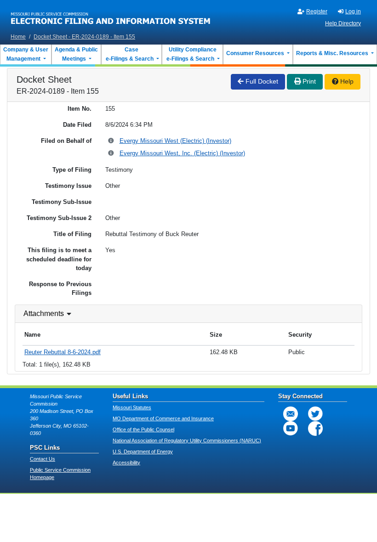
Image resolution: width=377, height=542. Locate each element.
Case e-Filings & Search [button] (129, 54)
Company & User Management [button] (25, 54)
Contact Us (42, 459)
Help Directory (343, 23)
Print (308, 81)
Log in (353, 11)
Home (18, 37)
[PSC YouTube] (290, 428)
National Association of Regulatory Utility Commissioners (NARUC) (187, 440)
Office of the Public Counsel (143, 429)
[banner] (111, 15)
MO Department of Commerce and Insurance (163, 418)
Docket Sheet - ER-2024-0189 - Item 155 (84, 37)
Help (346, 81)
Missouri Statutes (132, 407)
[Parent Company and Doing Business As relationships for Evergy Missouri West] (111, 141)
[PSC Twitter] (315, 413)
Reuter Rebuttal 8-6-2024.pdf (62, 352)
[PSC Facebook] (315, 428)
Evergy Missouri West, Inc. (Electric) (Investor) (182, 153)
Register (316, 11)
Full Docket (261, 81)
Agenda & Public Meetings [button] (76, 54)
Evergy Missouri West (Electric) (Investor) (175, 140)
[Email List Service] (290, 413)
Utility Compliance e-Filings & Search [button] (191, 54)
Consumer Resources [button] (256, 53)
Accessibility (126, 462)
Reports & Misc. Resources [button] (333, 53)
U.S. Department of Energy (143, 451)
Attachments (43, 313)
